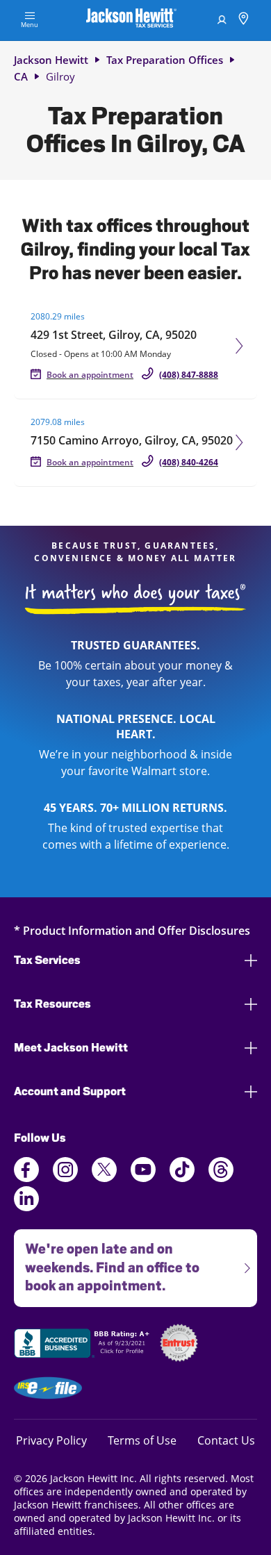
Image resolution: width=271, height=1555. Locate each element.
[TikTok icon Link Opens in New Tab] (182, 1178)
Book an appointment (90, 375)
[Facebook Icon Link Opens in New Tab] (26, 1178)
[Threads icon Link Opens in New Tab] (220, 1178)
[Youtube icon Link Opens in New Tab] (143, 1178)
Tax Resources (52, 1004)
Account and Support (70, 1091)
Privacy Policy (51, 1440)
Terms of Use (142, 1440)
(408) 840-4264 (188, 462)
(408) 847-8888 (188, 375)
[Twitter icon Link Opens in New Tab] (104, 1178)
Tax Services (47, 960)
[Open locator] (243, 20)
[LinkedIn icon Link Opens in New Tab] (26, 1207)
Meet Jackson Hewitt (71, 1047)
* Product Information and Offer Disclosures (132, 930)
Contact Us (226, 1440)
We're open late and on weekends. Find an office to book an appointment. (106, 1262)
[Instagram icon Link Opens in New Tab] (65, 1178)
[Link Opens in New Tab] (83, 1345)
